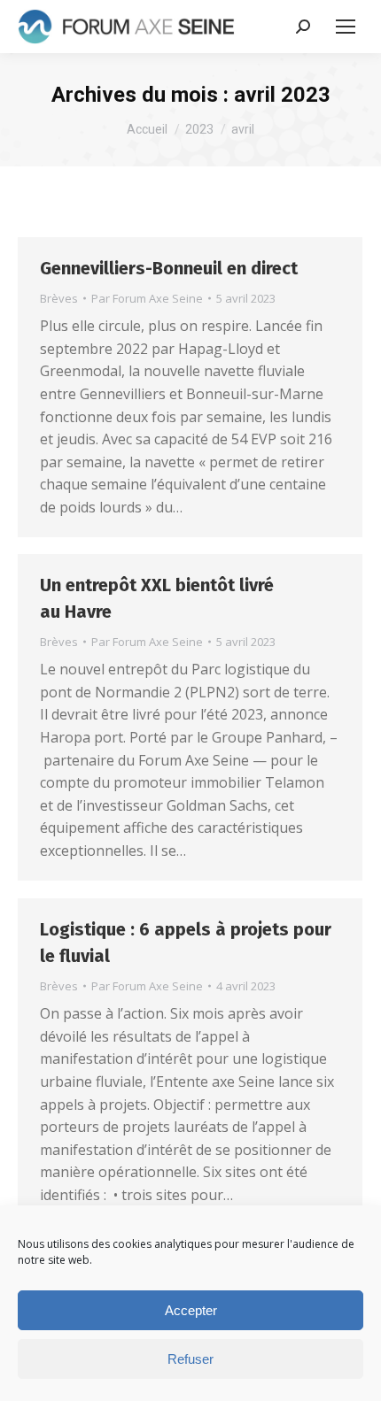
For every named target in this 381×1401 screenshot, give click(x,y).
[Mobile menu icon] (345, 26)
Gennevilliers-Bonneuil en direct (171, 268)
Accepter (191, 1310)
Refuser (190, 1358)
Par (147, 298)
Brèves (59, 298)
